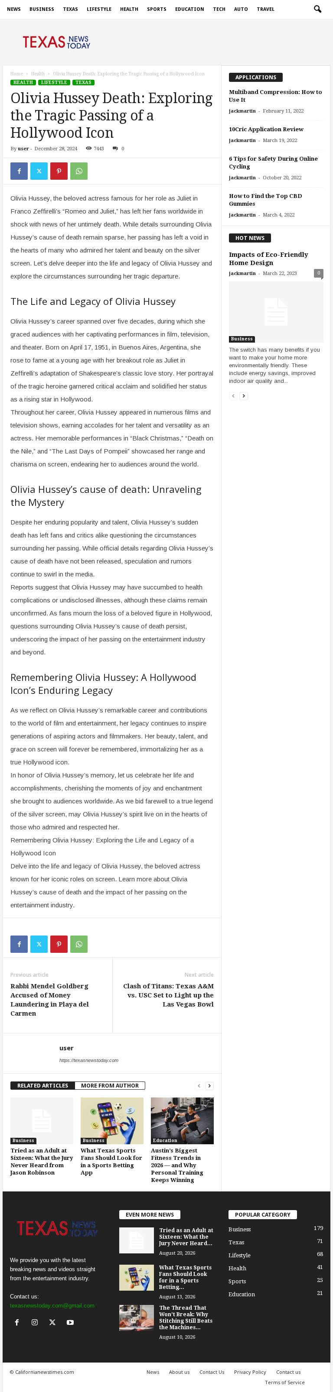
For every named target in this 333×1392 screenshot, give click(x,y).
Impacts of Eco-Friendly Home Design (268, 259)
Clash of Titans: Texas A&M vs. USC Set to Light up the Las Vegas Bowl (168, 995)
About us (179, 1372)
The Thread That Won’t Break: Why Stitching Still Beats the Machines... (185, 1317)
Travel (265, 9)
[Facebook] (19, 171)
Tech (219, 9)
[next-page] (209, 1085)
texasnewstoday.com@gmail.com (52, 1305)
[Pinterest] (59, 171)
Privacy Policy (250, 1372)
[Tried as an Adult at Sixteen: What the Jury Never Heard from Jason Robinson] (41, 1120)
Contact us (288, 1372)
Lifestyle (99, 9)
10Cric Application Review (266, 129)
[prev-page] (199, 1085)
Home (16, 73)
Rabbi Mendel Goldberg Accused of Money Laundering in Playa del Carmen (49, 999)
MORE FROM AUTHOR (110, 1085)
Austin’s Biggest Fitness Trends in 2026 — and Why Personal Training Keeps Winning (177, 1165)
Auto (241, 9)
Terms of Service (285, 1382)
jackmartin (242, 111)
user (23, 149)
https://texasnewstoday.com (88, 1060)
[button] (317, 9)
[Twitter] (39, 171)
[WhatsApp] (79, 171)
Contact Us (211, 1372)
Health (129, 9)
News (14, 9)
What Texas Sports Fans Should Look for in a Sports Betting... (185, 1277)
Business (41, 9)
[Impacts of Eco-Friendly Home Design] (276, 312)
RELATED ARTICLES (42, 1085)
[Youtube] (71, 1323)
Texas (70, 9)
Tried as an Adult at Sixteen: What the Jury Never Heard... (186, 1236)
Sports (156, 9)
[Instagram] (37, 1323)
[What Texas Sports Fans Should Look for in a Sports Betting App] (112, 1120)
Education (189, 9)
